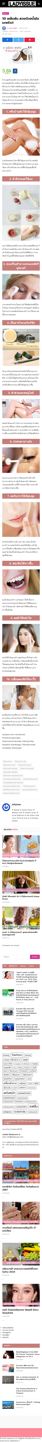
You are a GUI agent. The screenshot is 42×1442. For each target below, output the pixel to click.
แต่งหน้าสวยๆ (9, 1097)
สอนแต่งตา (7, 1078)
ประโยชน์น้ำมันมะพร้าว (30, 779)
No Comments (26, 31)
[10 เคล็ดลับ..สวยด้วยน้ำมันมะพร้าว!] (21, 54)
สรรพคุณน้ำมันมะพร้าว (29, 790)
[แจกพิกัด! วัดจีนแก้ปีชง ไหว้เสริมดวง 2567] (21, 1172)
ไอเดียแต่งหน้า (32, 1112)
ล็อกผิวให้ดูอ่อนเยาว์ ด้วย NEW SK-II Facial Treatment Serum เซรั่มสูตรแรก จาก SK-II (28, 1354)
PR (5, 966)
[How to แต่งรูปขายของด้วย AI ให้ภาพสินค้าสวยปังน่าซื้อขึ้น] (8, 1380)
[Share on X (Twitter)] (18, 40)
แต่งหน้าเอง (19, 1101)
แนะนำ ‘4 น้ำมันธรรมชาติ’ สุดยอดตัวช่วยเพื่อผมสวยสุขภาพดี (20, 933)
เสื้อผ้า (37, 1083)
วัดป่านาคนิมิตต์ (7, 1328)
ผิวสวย (5, 1071)
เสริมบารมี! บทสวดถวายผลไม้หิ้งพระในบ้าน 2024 (20, 1270)
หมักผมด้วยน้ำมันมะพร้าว (11, 793)
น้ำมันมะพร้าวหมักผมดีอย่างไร (13, 775)
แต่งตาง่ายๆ (31, 1088)
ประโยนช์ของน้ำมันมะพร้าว (11, 786)
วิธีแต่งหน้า (27, 1074)
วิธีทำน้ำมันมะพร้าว (29, 786)
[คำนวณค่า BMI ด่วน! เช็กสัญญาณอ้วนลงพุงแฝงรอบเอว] (8, 1368)
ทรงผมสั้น (7, 1067)
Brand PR (13, 966)
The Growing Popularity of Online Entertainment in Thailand (26, 1390)
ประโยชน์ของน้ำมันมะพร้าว (11, 779)
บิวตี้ (34, 1067)
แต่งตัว (15, 1088)
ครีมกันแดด (26, 1064)
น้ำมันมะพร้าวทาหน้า (24, 765)
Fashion (17, 1055)
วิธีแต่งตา (16, 1074)
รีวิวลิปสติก (23, 1071)
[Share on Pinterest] (29, 40)
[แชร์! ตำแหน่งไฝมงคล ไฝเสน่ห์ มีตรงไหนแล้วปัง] (21, 1295)
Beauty (5, 13)
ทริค (15, 1068)
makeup (28, 1055)
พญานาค (5, 1337)
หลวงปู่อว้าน (6, 1332)
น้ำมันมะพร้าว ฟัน (20, 761)
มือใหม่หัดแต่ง (13, 1071)
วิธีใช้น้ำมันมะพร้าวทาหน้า (11, 790)
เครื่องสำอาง (9, 1083)
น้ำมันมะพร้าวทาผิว (9, 765)
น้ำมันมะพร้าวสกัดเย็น (10, 772)
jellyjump (13, 28)
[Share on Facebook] (7, 40)
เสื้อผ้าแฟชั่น (7, 1088)
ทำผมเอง (27, 1068)
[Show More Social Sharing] (38, 40)
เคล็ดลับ (22, 1083)
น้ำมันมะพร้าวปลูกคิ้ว (27, 768)
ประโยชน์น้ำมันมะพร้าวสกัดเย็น (13, 783)
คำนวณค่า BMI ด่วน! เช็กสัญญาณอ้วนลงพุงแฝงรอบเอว (27, 1366)
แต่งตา (23, 1087)
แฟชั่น (34, 1106)
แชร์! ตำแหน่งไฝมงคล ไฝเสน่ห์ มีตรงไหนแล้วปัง (20, 1311)
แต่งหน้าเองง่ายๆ (31, 1102)
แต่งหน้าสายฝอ (22, 1098)
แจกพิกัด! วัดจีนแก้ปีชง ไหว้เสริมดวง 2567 (20, 1188)
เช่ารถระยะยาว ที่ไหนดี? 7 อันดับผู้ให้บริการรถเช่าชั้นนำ (28, 1403)
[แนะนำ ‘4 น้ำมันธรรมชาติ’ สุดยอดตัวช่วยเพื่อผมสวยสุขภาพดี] (21, 918)
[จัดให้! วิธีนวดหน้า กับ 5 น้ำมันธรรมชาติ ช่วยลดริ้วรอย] (21, 882)
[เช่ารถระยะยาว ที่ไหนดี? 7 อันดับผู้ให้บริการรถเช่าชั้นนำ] (8, 1405)
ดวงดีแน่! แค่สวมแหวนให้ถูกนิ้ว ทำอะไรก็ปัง (19, 1229)
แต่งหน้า (9, 1092)
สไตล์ (29, 1079)
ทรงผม (35, 1063)
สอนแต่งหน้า (20, 1078)
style (25, 1059)
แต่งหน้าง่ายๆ (24, 1093)
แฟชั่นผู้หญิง (7, 1112)
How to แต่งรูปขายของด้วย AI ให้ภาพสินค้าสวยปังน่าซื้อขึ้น (27, 1378)
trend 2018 (7, 1064)
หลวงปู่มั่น (5, 1335)
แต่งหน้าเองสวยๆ (8, 1107)
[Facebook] (15, 71)
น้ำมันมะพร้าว (7, 761)
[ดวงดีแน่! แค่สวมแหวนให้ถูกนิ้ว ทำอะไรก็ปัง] (21, 1213)
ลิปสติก (6, 1074)
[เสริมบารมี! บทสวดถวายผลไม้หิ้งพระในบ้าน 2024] (21, 1254)
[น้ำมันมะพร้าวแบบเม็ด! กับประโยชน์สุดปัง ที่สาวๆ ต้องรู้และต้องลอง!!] (21, 846)
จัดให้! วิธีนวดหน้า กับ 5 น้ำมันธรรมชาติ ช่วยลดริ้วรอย (20, 897)
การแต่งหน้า (17, 1064)
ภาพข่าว (31, 966)
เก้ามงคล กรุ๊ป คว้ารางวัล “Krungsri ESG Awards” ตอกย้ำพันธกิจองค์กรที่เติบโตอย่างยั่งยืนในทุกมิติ (26, 1012)
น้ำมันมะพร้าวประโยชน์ (10, 768)
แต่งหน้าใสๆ (22, 1106)
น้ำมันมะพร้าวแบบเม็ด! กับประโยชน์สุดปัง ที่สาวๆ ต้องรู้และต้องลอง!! (19, 862)
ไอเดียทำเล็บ (20, 1112)
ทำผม (20, 1068)
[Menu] (3, 3)
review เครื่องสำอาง (11, 1059)
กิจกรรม (23, 966)
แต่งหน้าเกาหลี (7, 1102)
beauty (6, 1055)
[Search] (38, 3)
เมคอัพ (30, 1084)
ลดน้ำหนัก (33, 1071)
